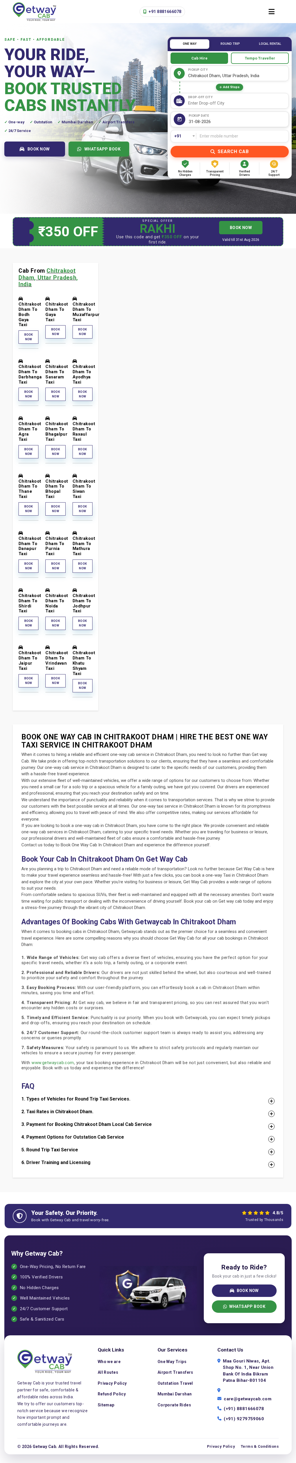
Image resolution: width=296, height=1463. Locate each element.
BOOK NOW (38, 149)
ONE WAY (190, 44)
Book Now (28, 337)
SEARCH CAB (233, 151)
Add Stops (231, 87)
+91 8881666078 (164, 11)
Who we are (109, 1361)
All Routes (108, 1372)
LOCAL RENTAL (270, 44)
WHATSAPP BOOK (102, 149)
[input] (237, 121)
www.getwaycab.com (53, 1062)
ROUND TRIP (230, 44)
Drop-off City (200, 97)
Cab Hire (199, 58)
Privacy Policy (112, 1383)
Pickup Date (199, 115)
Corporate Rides (174, 1405)
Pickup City (198, 69)
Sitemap (106, 1405)
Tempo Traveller (260, 58)
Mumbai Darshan (175, 1394)
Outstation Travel (175, 1383)
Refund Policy (112, 1394)
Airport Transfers (175, 1372)
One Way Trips (172, 1361)
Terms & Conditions (260, 1446)
